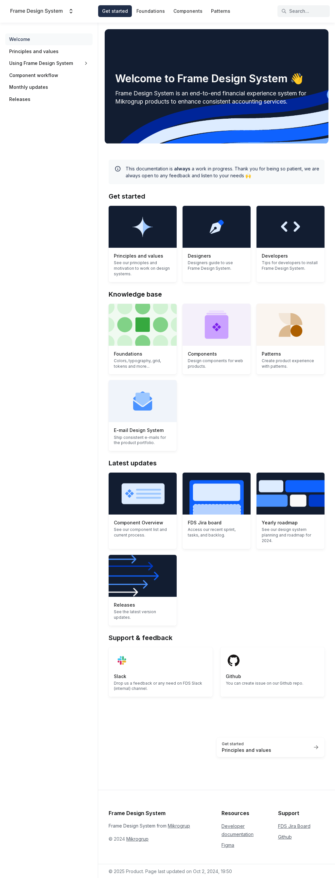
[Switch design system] (71, 11)
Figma (227, 845)
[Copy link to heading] (105, 195)
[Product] (36, 11)
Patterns (220, 11)
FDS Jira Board (294, 826)
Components (188, 11)
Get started (115, 11)
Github (285, 837)
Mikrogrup (179, 826)
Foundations (150, 11)
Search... (299, 11)
